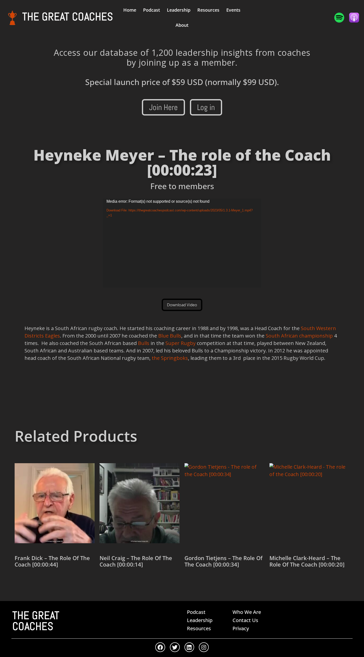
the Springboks (170, 358)
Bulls (143, 343)
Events (233, 10)
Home (129, 10)
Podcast (151, 10)
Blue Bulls (169, 335)
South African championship (299, 335)
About (182, 25)
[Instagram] (204, 647)
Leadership (178, 10)
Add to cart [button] (32, 582)
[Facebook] (160, 647)
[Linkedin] (189, 647)
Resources (208, 10)
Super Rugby (180, 343)
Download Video (182, 305)
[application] (182, 243)
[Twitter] (175, 647)
